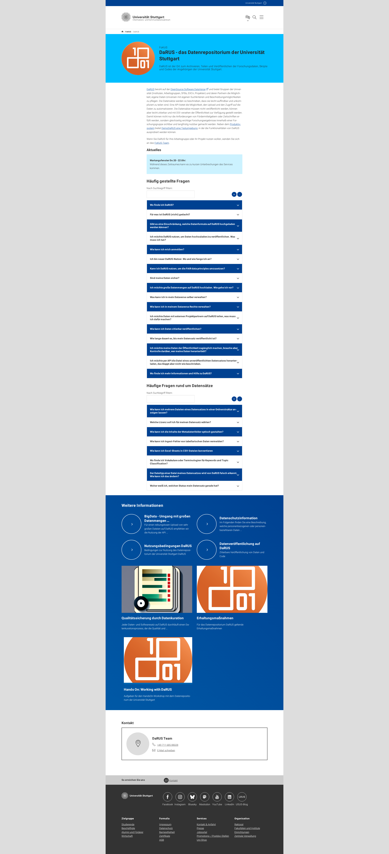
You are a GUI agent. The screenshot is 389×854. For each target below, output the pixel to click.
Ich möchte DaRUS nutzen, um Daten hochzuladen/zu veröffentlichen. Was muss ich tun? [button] (192, 238)
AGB (161, 839)
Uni (253, 3)
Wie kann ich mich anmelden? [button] (167, 249)
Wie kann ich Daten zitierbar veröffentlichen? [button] (175, 328)
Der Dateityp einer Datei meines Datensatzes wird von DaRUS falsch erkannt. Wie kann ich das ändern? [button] (193, 474)
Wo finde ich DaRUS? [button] (162, 204)
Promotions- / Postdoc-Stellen (213, 835)
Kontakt (173, 780)
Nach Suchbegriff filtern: (159, 188)
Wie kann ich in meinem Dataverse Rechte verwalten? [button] (180, 306)
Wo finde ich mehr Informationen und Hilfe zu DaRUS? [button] (181, 373)
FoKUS (128, 31)
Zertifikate (164, 835)
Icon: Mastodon (204, 796)
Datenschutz (166, 828)
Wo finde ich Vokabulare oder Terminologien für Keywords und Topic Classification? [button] (189, 462)
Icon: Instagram (180, 796)
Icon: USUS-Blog (241, 796)
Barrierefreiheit (167, 832)
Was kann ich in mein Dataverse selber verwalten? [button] (178, 297)
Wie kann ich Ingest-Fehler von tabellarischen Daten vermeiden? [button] (187, 441)
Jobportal (202, 832)
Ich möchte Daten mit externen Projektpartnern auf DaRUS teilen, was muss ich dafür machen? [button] (193, 318)
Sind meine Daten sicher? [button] (164, 277)
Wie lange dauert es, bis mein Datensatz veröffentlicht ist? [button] (183, 338)
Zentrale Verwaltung (245, 835)
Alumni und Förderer (132, 832)
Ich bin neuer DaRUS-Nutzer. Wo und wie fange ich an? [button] (181, 258)
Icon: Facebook (167, 796)
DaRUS (150, 89)
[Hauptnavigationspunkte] (261, 17)
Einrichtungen (241, 832)
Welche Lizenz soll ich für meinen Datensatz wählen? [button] (180, 422)
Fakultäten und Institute (247, 828)
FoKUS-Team (162, 142)
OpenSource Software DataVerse (187, 89)
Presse (200, 828)
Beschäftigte (128, 828)
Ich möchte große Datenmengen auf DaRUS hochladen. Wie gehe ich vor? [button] (191, 287)
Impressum (165, 824)
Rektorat (238, 824)
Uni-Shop (202, 839)
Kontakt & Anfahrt (206, 824)
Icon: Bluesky (192, 796)
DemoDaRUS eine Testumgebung (180, 128)
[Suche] (254, 17)
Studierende (128, 824)
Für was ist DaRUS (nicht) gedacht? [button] (170, 214)
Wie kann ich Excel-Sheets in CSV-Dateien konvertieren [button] (181, 450)
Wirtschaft (127, 835)
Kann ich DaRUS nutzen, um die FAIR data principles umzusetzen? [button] (187, 268)
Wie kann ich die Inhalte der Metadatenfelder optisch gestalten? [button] (186, 431)
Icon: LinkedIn (229, 796)
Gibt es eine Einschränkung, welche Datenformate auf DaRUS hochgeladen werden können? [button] (192, 225)
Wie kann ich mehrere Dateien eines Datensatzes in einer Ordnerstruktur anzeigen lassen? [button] (193, 411)
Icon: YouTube (217, 796)
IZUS (122, 31)
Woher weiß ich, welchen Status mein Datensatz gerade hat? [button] (184, 485)
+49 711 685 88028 (167, 744)
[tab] (194, 205)
